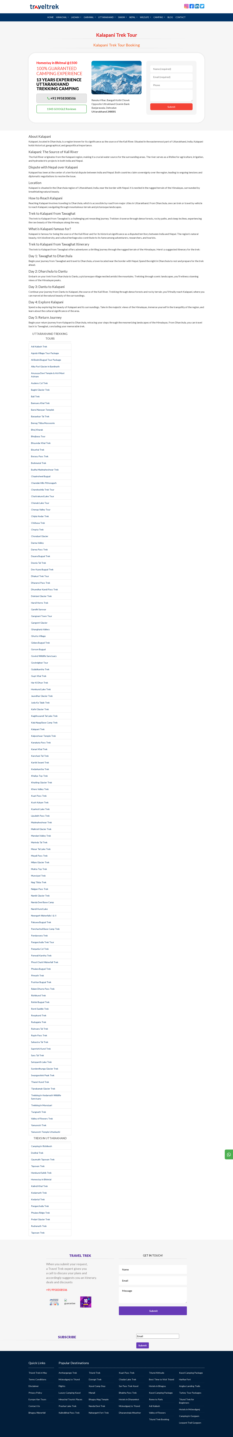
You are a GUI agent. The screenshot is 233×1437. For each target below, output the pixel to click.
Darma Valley (37, 542)
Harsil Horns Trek (39, 602)
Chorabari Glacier (39, 536)
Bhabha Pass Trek (128, 1392)
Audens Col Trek (39, 383)
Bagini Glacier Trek (40, 389)
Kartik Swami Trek (40, 762)
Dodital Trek (37, 1152)
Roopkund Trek (38, 1015)
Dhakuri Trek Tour (40, 576)
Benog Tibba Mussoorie (43, 423)
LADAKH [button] (75, 17)
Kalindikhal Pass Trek (69, 1412)
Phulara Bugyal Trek (41, 968)
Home (51, 17)
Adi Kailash (154, 1406)
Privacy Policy (35, 1392)
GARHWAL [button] (89, 17)
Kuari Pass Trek (39, 795)
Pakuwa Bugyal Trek (41, 922)
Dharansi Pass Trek (40, 582)
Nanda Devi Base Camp (42, 902)
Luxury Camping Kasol (70, 1392)
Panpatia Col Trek (40, 948)
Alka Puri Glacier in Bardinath (45, 366)
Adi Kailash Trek (39, 346)
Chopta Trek (37, 529)
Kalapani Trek (38, 729)
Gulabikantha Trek (40, 669)
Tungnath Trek (38, 1112)
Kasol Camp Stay (97, 1386)
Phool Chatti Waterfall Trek (44, 962)
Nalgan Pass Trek (39, 889)
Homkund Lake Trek (41, 689)
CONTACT (180, 17)
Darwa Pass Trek (39, 549)
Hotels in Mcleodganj (189, 1409)
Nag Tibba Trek (38, 882)
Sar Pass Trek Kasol (128, 1386)
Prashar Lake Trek (67, 1406)
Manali (92, 1392)
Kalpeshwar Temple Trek (43, 736)
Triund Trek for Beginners (186, 1401)
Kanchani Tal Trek (40, 755)
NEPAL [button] (132, 17)
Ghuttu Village (38, 636)
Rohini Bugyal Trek (40, 1002)
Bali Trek (35, 396)
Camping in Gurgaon (189, 1416)
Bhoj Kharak (37, 429)
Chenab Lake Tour (40, 503)
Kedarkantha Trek (40, 769)
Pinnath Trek (37, 975)
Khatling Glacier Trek (41, 782)
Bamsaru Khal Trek (40, 403)
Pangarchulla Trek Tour (42, 942)
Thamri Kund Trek (40, 1082)
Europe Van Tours (37, 1399)
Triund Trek (94, 1372)
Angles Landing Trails (189, 1386)
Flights (62, 1386)
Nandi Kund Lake (39, 909)
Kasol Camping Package (161, 1392)
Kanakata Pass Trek (41, 742)
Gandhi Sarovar (38, 609)
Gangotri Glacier (39, 622)
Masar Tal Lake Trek (41, 849)
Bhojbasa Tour (38, 436)
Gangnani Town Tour (41, 616)
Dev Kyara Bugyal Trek (42, 569)
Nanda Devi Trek (97, 1406)
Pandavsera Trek (39, 935)
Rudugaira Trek (38, 1022)
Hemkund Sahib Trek (41, 1172)
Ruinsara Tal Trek (39, 1028)
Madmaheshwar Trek (41, 822)
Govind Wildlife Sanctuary (44, 656)
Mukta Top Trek (39, 869)
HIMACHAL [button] (61, 17)
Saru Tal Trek (37, 1055)
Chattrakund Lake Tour (42, 496)
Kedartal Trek (38, 1199)
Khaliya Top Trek (39, 775)
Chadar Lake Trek (127, 1379)
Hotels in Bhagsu (157, 1386)
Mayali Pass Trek (39, 855)
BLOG (170, 17)
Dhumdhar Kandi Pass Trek (44, 589)
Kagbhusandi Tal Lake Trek (44, 716)
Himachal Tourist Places (70, 1399)
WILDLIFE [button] (144, 17)
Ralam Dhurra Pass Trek (43, 988)
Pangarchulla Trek (40, 1206)
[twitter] (202, 5)
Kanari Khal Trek (39, 749)
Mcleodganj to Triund (69, 1379)
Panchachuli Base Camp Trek (45, 929)
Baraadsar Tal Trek (40, 416)
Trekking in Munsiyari (41, 1105)
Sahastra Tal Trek (39, 1042)
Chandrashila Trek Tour (42, 489)
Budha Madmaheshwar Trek (45, 469)
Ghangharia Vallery (40, 629)
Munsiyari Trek (38, 875)
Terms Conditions (37, 1379)
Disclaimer (34, 1386)
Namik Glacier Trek (40, 895)
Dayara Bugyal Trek (40, 556)
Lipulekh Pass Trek (40, 815)
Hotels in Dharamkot (129, 1399)
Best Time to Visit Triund (161, 1379)
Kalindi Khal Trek (39, 1186)
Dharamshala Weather (130, 1412)
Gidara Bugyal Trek (40, 642)
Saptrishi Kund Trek (41, 1048)
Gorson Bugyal (38, 649)
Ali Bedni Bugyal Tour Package (46, 359)
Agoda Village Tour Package (45, 353)
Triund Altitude (156, 1372)
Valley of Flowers (157, 1412)
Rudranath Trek (39, 1226)
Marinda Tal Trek (39, 842)
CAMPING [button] (158, 17)
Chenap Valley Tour (40, 509)
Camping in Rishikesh (41, 1146)
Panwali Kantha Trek (41, 955)
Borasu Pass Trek (39, 456)
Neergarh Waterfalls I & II (43, 915)
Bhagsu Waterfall (37, 1412)
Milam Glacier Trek (40, 862)
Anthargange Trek (68, 1372)
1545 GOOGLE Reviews (61, 109)
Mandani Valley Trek (41, 835)
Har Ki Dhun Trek (39, 682)
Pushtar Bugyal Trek (41, 982)
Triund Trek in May (38, 1372)
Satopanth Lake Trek (41, 1062)
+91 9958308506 (56, 1290)
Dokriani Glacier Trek (41, 596)
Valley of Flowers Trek (42, 1118)
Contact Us (34, 1406)
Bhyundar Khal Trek (41, 443)
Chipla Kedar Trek (40, 516)
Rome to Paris (156, 1399)
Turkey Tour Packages (190, 1392)
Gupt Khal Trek (38, 676)
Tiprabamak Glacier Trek (43, 1088)
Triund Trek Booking (159, 1419)
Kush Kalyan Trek (40, 802)
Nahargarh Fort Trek (99, 1412)
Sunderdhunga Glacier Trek (44, 1068)
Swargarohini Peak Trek (42, 1075)
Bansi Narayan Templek (42, 409)
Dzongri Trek (95, 1379)
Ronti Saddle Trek (40, 1008)
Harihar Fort (185, 1379)
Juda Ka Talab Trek (40, 702)
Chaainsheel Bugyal (40, 476)
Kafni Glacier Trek (40, 709)
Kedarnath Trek (39, 1192)
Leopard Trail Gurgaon (190, 1422)
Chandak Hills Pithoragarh (44, 483)
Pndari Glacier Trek (40, 1219)
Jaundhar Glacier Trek (42, 696)
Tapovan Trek (38, 1166)
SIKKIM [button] (121, 17)
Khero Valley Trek (40, 789)
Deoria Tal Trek (38, 562)
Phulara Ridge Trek (40, 1212)
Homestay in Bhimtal (41, 1179)
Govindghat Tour (39, 662)
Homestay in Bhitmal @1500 (56, 63)
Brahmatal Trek (38, 463)
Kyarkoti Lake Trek (40, 809)
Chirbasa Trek (38, 523)
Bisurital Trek (37, 449)
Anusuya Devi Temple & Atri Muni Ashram (47, 375)
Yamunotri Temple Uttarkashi (45, 1132)
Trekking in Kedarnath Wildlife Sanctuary (46, 1097)
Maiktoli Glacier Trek (41, 829)
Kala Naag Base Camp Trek (44, 722)
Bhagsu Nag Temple (99, 1399)
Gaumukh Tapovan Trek (43, 1159)
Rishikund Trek (38, 995)
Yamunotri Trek (38, 1125)
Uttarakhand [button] (106, 17)
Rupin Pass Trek (39, 1035)
